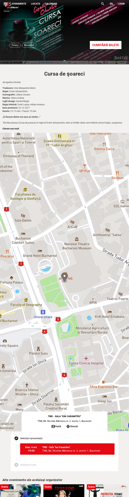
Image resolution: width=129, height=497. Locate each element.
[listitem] (67, 449)
